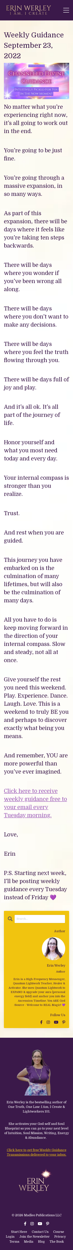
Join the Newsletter (34, 1236)
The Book (56, 1241)
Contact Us (40, 1232)
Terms (14, 1241)
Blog (41, 1241)
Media (28, 1241)
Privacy (60, 1236)
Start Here (19, 1232)
